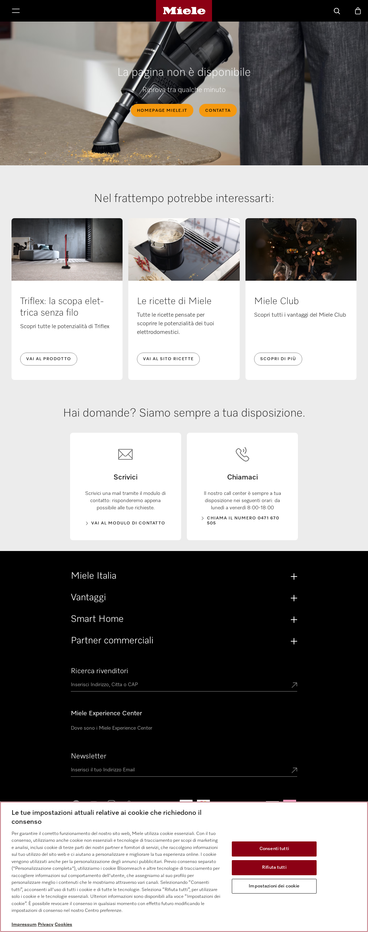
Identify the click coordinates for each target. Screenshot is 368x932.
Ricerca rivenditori (99, 671)
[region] (184, 867)
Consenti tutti (274, 849)
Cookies (63, 924)
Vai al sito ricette (168, 359)
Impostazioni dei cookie (274, 886)
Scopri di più (278, 359)
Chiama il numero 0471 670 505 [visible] (243, 520)
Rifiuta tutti (274, 867)
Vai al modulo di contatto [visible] (128, 523)
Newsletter (88, 756)
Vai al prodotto (48, 359)
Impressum (24, 924)
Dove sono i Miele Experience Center (111, 728)
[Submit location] (294, 685)
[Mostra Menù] (16, 11)
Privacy (46, 924)
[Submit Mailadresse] (294, 771)
